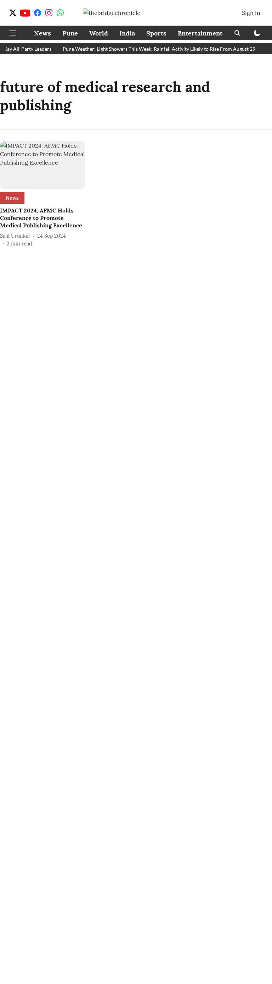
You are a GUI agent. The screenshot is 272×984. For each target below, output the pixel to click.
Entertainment (200, 33)
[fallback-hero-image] (42, 165)
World (98, 33)
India (127, 33)
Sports (156, 33)
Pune (70, 33)
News (42, 33)
